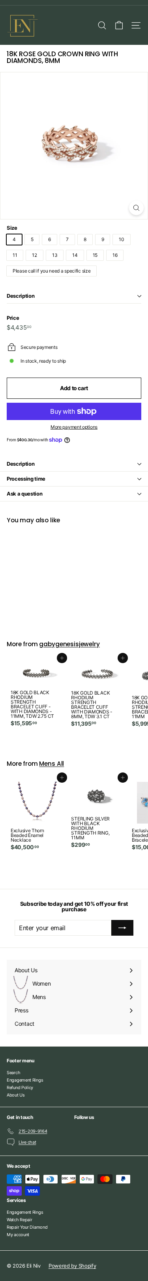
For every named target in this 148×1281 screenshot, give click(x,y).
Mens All (51, 763)
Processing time (26, 479)
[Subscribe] (122, 928)
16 (114, 255)
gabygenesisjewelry (69, 644)
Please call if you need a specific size (51, 271)
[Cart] (119, 25)
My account (18, 1234)
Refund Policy (20, 1087)
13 (54, 255)
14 (74, 255)
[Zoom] (136, 208)
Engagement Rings (25, 1080)
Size (12, 227)
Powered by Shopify (72, 1266)
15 (95, 255)
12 (34, 255)
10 (121, 239)
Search (13, 1072)
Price (13, 318)
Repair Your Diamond (27, 1227)
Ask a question (24, 493)
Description (20, 296)
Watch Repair (19, 1219)
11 (15, 255)
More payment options (74, 427)
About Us (16, 1095)
